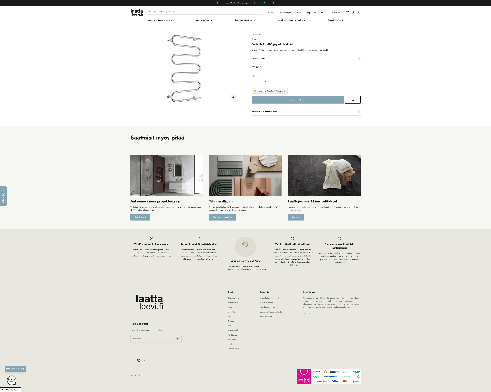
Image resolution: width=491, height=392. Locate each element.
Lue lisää (296, 217)
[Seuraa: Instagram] (138, 360)
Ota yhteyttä (140, 217)
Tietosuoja (232, 339)
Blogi (230, 316)
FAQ (323, 12)
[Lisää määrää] (265, 82)
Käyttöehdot (233, 335)
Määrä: (254, 76)
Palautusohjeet (285, 12)
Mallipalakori (11, 390)
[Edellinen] (217, 3)
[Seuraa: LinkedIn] (145, 360)
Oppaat (271, 12)
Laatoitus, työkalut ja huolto (290, 20)
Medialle (231, 344)
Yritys (298, 12)
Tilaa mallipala (335, 12)
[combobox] (204, 11)
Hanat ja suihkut (202, 20)
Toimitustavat (233, 302)
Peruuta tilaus (233, 348)
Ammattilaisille (334, 20)
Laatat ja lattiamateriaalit (159, 20)
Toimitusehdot (233, 330)
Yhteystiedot (311, 12)
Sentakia (255, 38)
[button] (3, 196)
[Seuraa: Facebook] (132, 360)
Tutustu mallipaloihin (222, 217)
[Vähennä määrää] (255, 82)
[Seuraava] (273, 3)
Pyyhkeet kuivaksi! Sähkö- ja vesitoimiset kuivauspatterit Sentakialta (245, 3)
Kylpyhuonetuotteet (243, 20)
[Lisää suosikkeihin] (353, 100)
